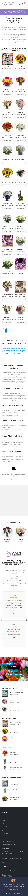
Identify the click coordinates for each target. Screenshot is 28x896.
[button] (3, 3)
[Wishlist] (19, 4)
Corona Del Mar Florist (9, 352)
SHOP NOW (14, 666)
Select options (7, 72)
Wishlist (4, 820)
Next (27, 620)
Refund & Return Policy (8, 841)
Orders (4, 818)
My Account (5, 815)
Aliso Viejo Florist (9, 348)
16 (23, 331)
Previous (1, 620)
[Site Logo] (9, 3)
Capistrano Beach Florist (16, 350)
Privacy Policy (6, 833)
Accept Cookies (17, 893)
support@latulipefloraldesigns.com (13, 858)
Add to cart (20, 277)
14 (17, 331)
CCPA (4, 836)
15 (20, 331)
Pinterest (10, 870)
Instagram (14, 870)
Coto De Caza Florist (16, 353)
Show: (3, 328)
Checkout (5, 826)
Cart (4, 823)
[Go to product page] (7, 59)
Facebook (3, 870)
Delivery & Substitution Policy (9, 844)
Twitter (6, 870)
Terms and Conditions (8, 839)
